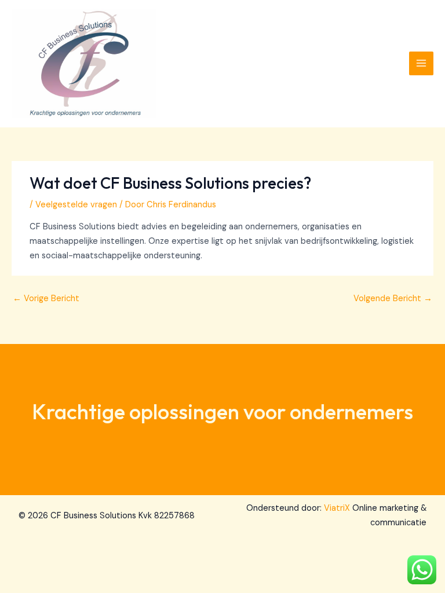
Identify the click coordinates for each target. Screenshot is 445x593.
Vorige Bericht (46, 298)
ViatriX (337, 508)
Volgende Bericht (392, 298)
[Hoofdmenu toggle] (421, 64)
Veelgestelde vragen (76, 204)
